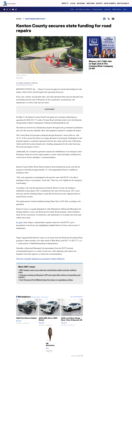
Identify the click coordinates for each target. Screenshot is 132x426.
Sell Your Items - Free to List (39, 297)
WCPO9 (5, 9)
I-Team (72, 9)
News (19, 19)
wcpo (10, 9)
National (81, 3)
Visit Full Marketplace (76, 296)
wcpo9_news (8, 9)
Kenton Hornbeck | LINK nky (28, 83)
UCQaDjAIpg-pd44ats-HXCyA (13, 9)
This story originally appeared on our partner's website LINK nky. (40, 258)
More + (125, 9)
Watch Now (122, 3)
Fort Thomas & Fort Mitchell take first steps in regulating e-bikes (46, 280)
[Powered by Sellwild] (80, 355)
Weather (90, 3)
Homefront (107, 9)
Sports (99, 3)
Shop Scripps (110, 3)
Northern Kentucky (35, 19)
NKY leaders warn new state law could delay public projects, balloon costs (47, 271)
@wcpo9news (16, 9)
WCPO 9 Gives (116, 9)
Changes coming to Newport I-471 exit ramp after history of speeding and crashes (49, 276)
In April (19, 222)
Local (73, 3)
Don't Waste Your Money (83, 9)
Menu (64, 3)
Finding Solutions (97, 9)
